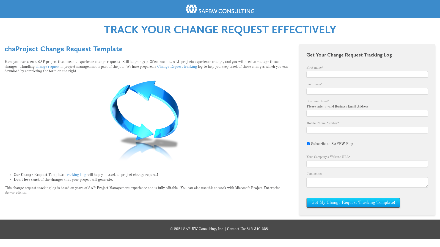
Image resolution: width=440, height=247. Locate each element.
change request (48, 67)
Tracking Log (75, 175)
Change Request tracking (177, 67)
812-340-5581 (258, 229)
